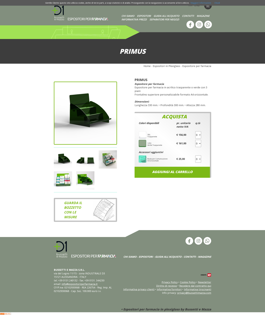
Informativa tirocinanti (197, 289)
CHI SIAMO (127, 16)
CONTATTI (188, 16)
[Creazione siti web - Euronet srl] (206, 274)
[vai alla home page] (80, 13)
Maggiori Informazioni (200, 2)
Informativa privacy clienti (138, 289)
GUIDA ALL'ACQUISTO (166, 16)
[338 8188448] (208, 24)
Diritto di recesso (166, 285)
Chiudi (217, 2)
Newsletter (204, 282)
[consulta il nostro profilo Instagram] (199, 24)
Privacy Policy (170, 282)
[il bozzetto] (104, 209)
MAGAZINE (203, 16)
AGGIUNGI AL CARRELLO (172, 171)
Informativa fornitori (169, 289)
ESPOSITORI (144, 16)
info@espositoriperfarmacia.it (80, 284)
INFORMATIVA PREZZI (134, 19)
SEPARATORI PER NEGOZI (164, 19)
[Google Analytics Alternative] (5, 313)
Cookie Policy (188, 282)
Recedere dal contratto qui (195, 285)
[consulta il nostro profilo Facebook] (190, 24)
